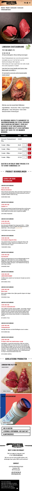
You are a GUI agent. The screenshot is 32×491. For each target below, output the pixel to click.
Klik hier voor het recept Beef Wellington (13, 105)
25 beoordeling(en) (7, 55)
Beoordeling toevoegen (20, 55)
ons (13, 453)
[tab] (16, 428)
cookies (13, 487)
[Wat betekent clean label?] (28, 47)
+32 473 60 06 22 (17, 455)
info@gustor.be (16, 474)
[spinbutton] (24, 145)
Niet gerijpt (8, 50)
